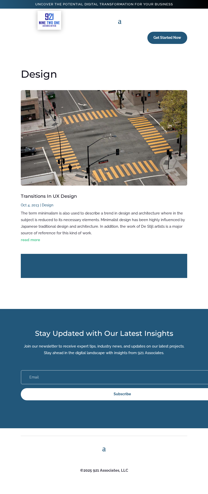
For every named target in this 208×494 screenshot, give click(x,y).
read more (30, 240)
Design (47, 205)
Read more (104, 266)
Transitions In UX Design (49, 196)
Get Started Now (167, 38)
